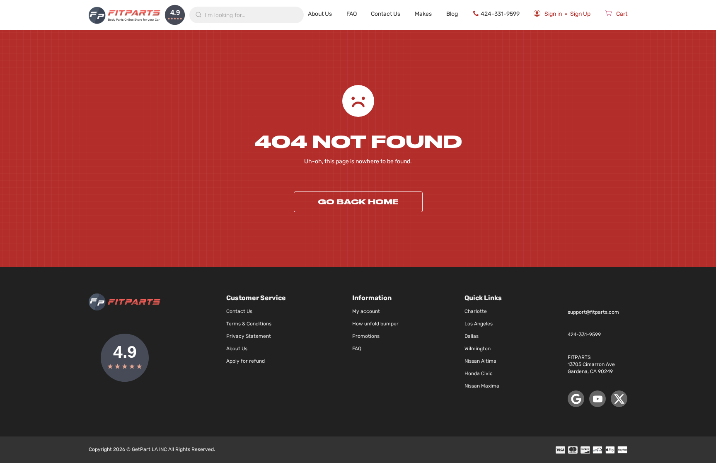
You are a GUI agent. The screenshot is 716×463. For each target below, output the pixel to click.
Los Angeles (478, 324)
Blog (452, 13)
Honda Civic (478, 373)
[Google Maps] (576, 398)
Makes (423, 13)
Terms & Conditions (248, 324)
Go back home (358, 202)
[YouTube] (597, 398)
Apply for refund (245, 361)
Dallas (471, 336)
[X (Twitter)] (619, 398)
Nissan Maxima (481, 386)
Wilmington (477, 348)
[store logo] (124, 15)
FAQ (351, 13)
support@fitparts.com (593, 312)
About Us (320, 13)
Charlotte (475, 311)
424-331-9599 (500, 13)
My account (366, 311)
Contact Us (385, 13)
